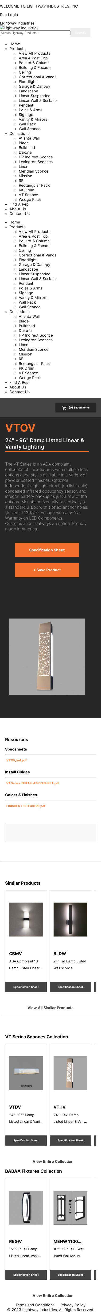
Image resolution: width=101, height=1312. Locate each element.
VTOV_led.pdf (16, 760)
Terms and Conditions (35, 1305)
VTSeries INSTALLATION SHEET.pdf (32, 783)
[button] (47, 657)
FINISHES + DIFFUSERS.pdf (25, 806)
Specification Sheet (47, 550)
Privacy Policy (72, 1305)
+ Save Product (47, 570)
